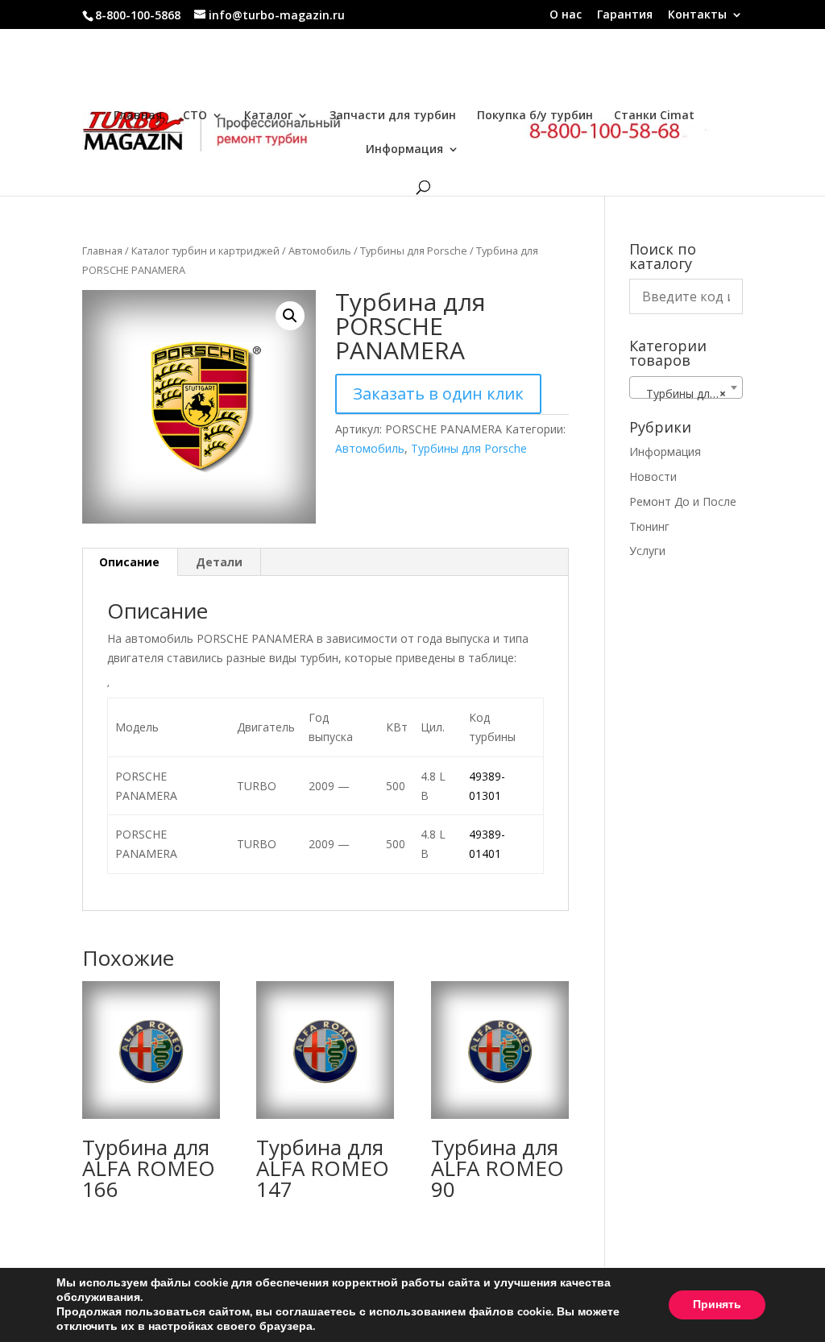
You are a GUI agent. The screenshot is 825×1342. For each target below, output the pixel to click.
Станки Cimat (654, 116)
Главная (138, 116)
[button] (290, 315)
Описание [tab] (129, 562)
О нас (565, 15)
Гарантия (625, 15)
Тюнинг (649, 526)
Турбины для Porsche (413, 250)
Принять (717, 1304)
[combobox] (686, 387)
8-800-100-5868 (137, 15)
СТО (195, 116)
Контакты (697, 15)
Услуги (647, 550)
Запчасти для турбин (393, 116)
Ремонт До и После (682, 501)
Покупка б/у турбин (535, 116)
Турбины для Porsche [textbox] (689, 393)
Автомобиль (319, 250)
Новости (653, 476)
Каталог (268, 116)
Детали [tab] (219, 562)
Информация (404, 149)
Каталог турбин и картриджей (205, 250)
